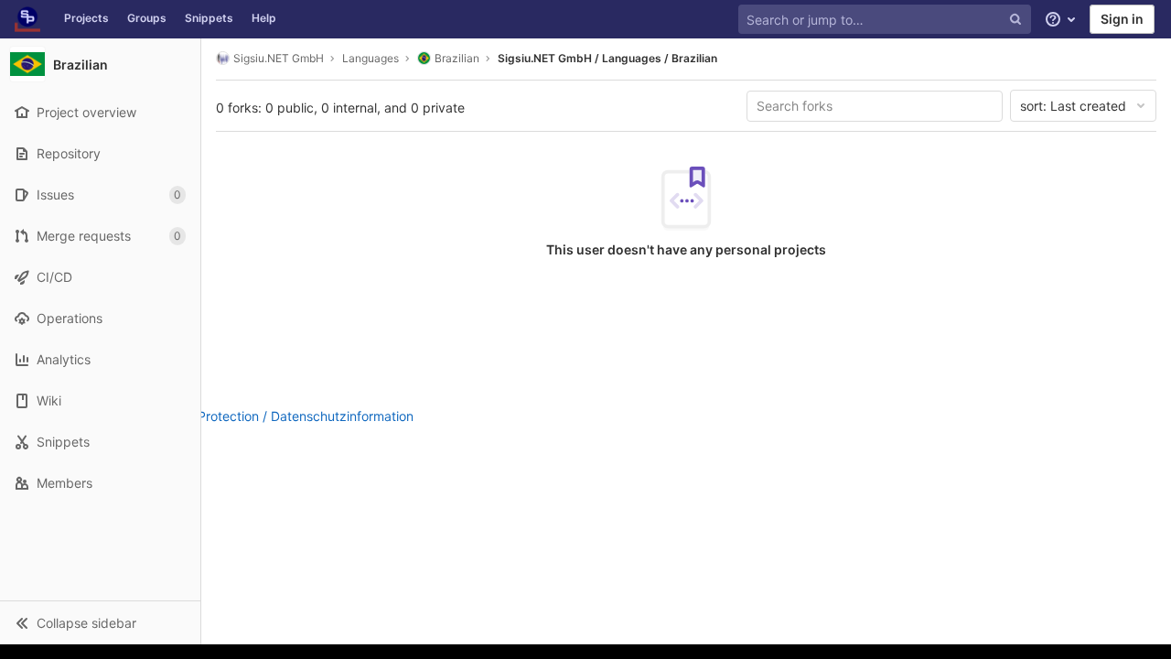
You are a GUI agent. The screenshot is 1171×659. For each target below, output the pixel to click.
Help (264, 18)
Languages (370, 58)
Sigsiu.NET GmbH (278, 58)
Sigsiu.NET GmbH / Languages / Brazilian (607, 58)
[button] (100, 622)
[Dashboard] (27, 19)
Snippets (209, 18)
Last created (1073, 105)
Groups (147, 18)
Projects (86, 18)
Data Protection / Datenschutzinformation (290, 416)
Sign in (1122, 19)
